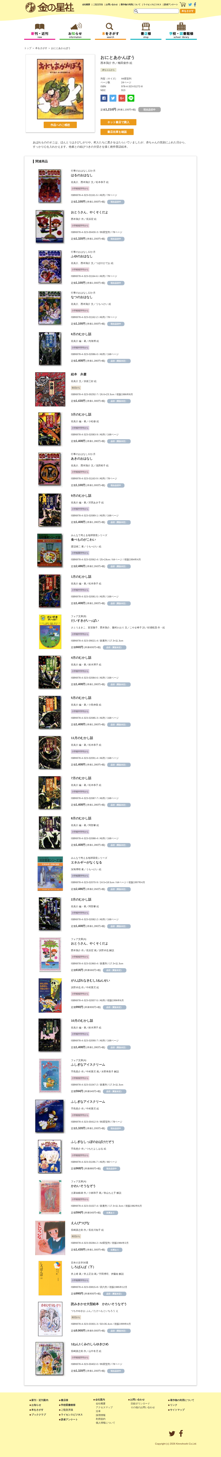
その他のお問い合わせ (143, 1407)
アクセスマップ (104, 1407)
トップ (27, 48)
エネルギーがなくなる (86, 862)
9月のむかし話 (81, 495)
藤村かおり (118, 627)
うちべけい (102, 304)
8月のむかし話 (81, 818)
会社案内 (100, 1399)
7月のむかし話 (81, 778)
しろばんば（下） (83, 1267)
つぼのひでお (103, 263)
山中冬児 (93, 1351)
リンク (173, 1405)
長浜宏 (89, 219)
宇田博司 (104, 1273)
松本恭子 (100, 182)
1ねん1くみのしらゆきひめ (90, 1344)
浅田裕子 (100, 465)
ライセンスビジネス (152, 4)
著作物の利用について (130, 4)
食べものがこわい (83, 539)
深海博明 (76, 869)
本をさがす (188, 11)
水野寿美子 (107, 1071)
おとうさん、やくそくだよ (89, 212)
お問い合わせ (112, 4)
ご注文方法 (98, 4)
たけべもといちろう (104, 1311)
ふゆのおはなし (82, 256)
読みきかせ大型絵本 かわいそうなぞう (99, 1304)
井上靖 (74, 1273)
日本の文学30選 (79, 1262)
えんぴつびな (80, 1223)
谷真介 (74, 182)
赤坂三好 (88, 381)
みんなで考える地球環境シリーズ (89, 535)
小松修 (92, 421)
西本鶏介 (106, 62)
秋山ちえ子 (110, 1192)
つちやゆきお (78, 1311)
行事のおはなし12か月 (83, 170)
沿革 (98, 1411)
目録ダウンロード (140, 1403)
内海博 (92, 341)
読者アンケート (171, 4)
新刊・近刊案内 (39, 1400)
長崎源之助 (77, 1230)
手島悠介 (76, 1071)
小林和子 (93, 1192)
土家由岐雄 (77, 1192)
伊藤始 (114, 1273)
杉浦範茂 (152, 627)
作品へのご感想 (60, 124)
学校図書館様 (68, 1405)
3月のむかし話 (81, 414)
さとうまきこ (78, 627)
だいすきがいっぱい (85, 620)
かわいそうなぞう (83, 1186)
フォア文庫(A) (78, 939)
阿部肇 (92, 825)
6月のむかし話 (81, 334)
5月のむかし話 (81, 698)
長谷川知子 (95, 1230)
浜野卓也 (104, 950)
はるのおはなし (82, 175)
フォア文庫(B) (78, 616)
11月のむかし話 (82, 738)
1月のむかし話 (81, 576)
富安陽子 (93, 627)
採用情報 (100, 1415)
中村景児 (91, 987)
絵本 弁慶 (79, 374)
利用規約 (100, 1419)
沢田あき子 (95, 502)
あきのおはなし (82, 458)
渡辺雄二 (76, 546)
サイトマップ (177, 1409)
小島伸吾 (93, 704)
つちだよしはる (94, 1148)
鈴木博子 (93, 664)
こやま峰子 (136, 627)
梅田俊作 (123, 62)
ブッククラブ (38, 1414)
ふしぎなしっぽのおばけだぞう (92, 1142)
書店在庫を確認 (117, 131)
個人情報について (105, 1422)
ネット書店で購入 (118, 122)
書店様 (64, 1400)
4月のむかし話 (81, 657)
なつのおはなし (82, 297)
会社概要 (86, 4)
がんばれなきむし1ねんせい (90, 980)
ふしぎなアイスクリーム (88, 1064)
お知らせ (36, 1405)
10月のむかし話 (82, 1020)
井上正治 (88, 1273)
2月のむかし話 (81, 899)
